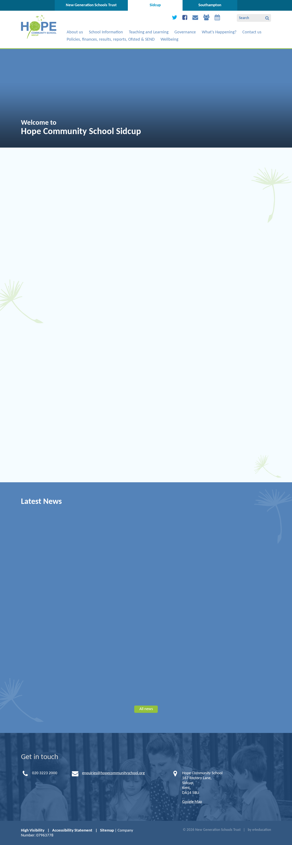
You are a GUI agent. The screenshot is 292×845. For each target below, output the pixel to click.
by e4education (259, 830)
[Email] (195, 18)
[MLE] (206, 18)
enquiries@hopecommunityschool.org (113, 773)
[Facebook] (184, 18)
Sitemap (107, 831)
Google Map (192, 802)
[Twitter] (174, 18)
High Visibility (32, 831)
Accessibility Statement (72, 831)
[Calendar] (217, 18)
